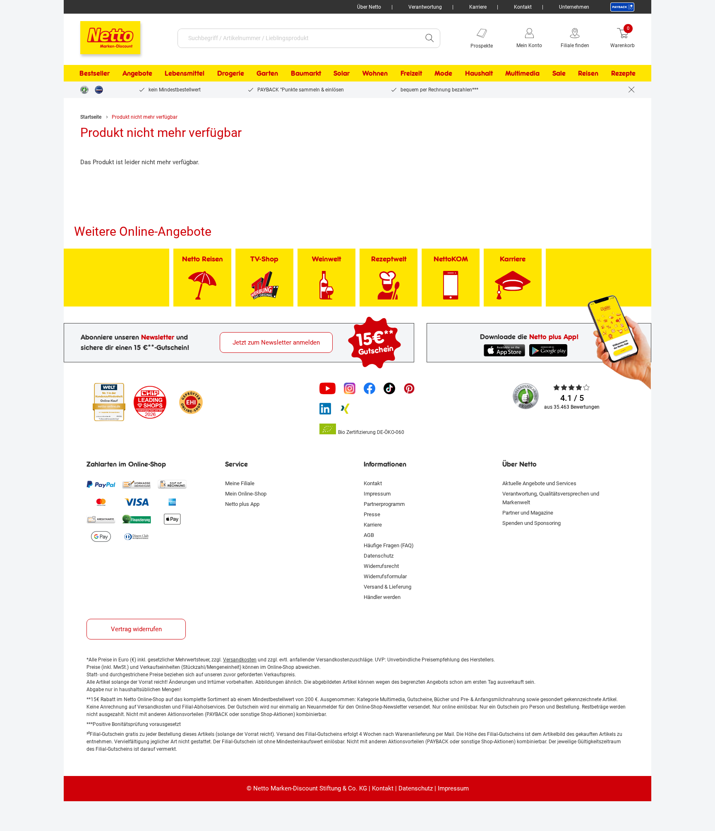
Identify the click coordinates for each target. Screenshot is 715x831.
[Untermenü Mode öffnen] (457, 73)
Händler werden (382, 597)
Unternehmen (574, 7)
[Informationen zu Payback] (622, 7)
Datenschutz (378, 556)
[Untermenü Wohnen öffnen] (393, 73)
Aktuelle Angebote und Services (539, 483)
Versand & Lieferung (387, 587)
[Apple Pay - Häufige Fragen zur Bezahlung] (172, 519)
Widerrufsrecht (381, 566)
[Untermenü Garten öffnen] (283, 73)
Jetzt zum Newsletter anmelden (276, 342)
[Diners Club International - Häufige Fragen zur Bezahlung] (136, 536)
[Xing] (345, 408)
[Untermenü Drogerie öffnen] (249, 73)
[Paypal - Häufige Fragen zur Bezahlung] (100, 484)
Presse (372, 514)
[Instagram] (349, 388)
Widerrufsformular (385, 576)
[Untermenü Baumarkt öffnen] (326, 73)
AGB (369, 535)
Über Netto (369, 7)
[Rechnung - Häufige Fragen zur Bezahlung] (172, 484)
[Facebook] (369, 388)
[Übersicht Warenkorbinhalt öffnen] (641, 38)
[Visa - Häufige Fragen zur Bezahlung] (136, 502)
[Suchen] (429, 38)
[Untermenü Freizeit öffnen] (427, 73)
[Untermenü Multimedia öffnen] (545, 73)
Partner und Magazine (527, 513)
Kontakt (523, 7)
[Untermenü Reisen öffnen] (604, 73)
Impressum (377, 494)
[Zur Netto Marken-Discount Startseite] (102, 34)
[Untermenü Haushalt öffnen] (498, 73)
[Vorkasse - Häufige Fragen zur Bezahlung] (136, 484)
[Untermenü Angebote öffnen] (158, 73)
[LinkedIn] (325, 408)
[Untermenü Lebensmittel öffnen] (210, 73)
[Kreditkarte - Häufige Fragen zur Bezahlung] (100, 519)
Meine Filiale (239, 483)
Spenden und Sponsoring (531, 523)
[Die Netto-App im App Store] (504, 350)
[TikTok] (389, 388)
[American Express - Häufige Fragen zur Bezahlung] (172, 502)
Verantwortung (425, 7)
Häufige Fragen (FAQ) (389, 545)
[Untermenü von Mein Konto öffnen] (548, 38)
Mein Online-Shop (245, 494)
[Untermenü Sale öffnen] (571, 73)
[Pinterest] (409, 388)
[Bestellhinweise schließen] (631, 89)
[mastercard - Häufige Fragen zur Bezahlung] (100, 502)
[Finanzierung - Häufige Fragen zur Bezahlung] (136, 519)
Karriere (478, 7)
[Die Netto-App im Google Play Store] (550, 350)
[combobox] (298, 38)
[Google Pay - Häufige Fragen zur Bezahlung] (100, 536)
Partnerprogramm (384, 504)
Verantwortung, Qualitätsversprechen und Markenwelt (550, 498)
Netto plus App (242, 504)
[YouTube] (327, 388)
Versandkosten (240, 660)
